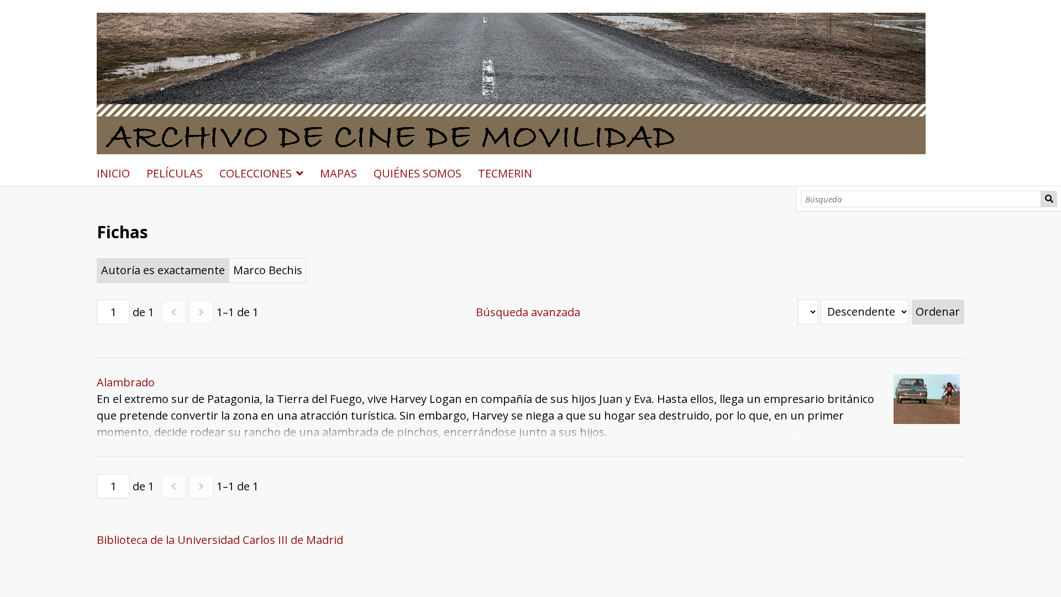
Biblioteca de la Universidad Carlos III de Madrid (220, 539)
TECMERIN (505, 173)
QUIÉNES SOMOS (417, 173)
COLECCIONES (255, 173)
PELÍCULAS (174, 173)
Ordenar (938, 311)
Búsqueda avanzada (528, 312)
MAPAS (338, 173)
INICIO (113, 173)
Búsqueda (1049, 199)
